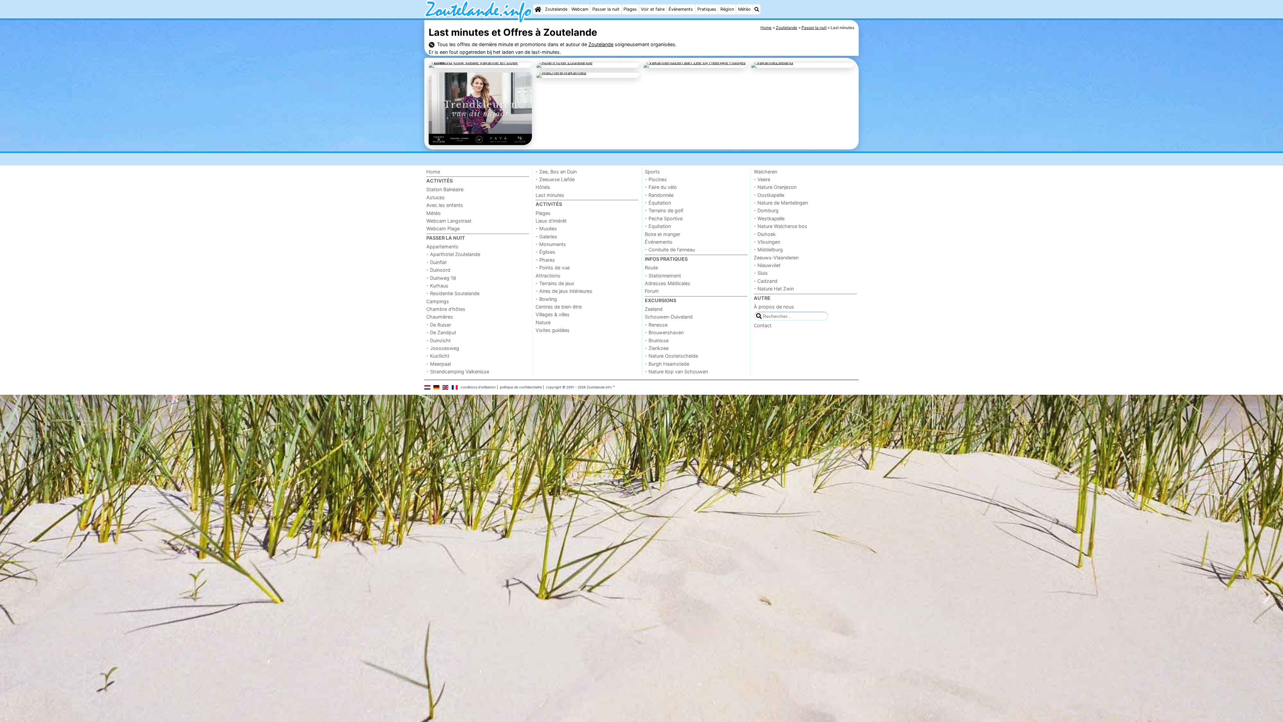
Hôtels (543, 187)
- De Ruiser (438, 325)
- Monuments (551, 244)
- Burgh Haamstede (667, 364)
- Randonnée (659, 195)
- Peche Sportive (664, 218)
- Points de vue (553, 267)
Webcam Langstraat (448, 221)
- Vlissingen (767, 242)
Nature (543, 322)
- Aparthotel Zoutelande (453, 254)
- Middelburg (768, 249)
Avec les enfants (444, 205)
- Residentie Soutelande (452, 293)
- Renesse (656, 325)
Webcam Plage (443, 228)
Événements (681, 9)
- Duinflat (436, 262)
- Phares (545, 260)
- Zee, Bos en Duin (556, 171)
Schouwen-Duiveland (669, 317)
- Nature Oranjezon (775, 187)
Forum (652, 291)
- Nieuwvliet (767, 265)
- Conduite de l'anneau (670, 249)
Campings (437, 301)
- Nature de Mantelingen (781, 203)
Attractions (548, 275)
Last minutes (550, 195)
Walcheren (765, 171)
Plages (630, 9)
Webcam (579, 9)
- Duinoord (438, 270)
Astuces (435, 197)
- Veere (762, 179)
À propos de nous (774, 307)
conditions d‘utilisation (478, 387)
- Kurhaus (437, 285)
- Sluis (761, 273)
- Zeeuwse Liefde (555, 179)
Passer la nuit (605, 9)
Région (727, 9)
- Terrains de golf (664, 210)
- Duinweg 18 (441, 278)
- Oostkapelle (769, 195)
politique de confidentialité (521, 387)
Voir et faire (653, 9)
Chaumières (439, 317)
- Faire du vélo (661, 187)
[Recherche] (756, 9)
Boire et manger (662, 234)
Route (651, 267)
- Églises (545, 252)
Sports (652, 171)
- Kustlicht (437, 356)
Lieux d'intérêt (551, 221)
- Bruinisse (657, 340)
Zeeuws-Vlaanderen (776, 257)
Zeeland (654, 309)
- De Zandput (441, 332)
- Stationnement (663, 275)
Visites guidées (553, 330)
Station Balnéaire (444, 189)
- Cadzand (765, 281)
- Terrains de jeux (555, 283)
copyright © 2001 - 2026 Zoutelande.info (579, 387)
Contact (762, 325)
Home (433, 171)
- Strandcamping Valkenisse (457, 371)
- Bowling (546, 299)
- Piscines (656, 179)
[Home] (538, 9)
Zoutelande (556, 9)
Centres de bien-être (559, 307)
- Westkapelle (769, 218)
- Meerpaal (438, 364)
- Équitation (658, 203)
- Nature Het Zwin (774, 288)
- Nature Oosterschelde (671, 356)
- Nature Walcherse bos (780, 226)
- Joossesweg (442, 348)
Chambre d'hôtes (445, 309)
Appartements (442, 246)
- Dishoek (765, 234)
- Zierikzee (657, 348)
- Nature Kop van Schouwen (676, 371)
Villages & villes (553, 314)
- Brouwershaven (664, 332)
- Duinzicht (438, 340)
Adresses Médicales (667, 283)
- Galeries (546, 236)
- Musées (546, 228)
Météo (744, 9)
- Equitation (658, 226)
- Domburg (766, 210)
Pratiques (706, 9)
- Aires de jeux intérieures (564, 291)
